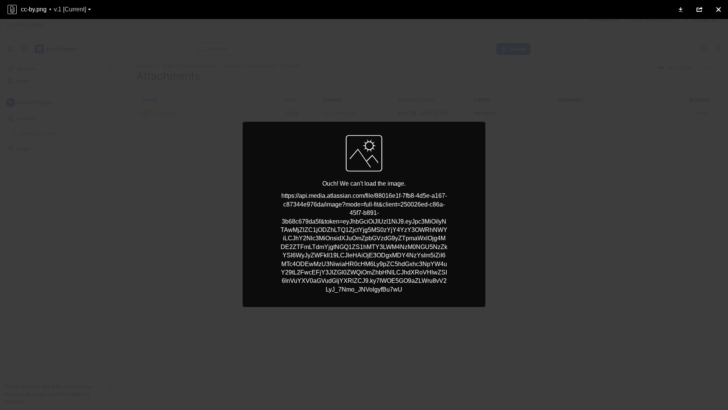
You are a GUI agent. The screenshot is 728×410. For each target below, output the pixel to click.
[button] (680, 9)
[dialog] (364, 205)
